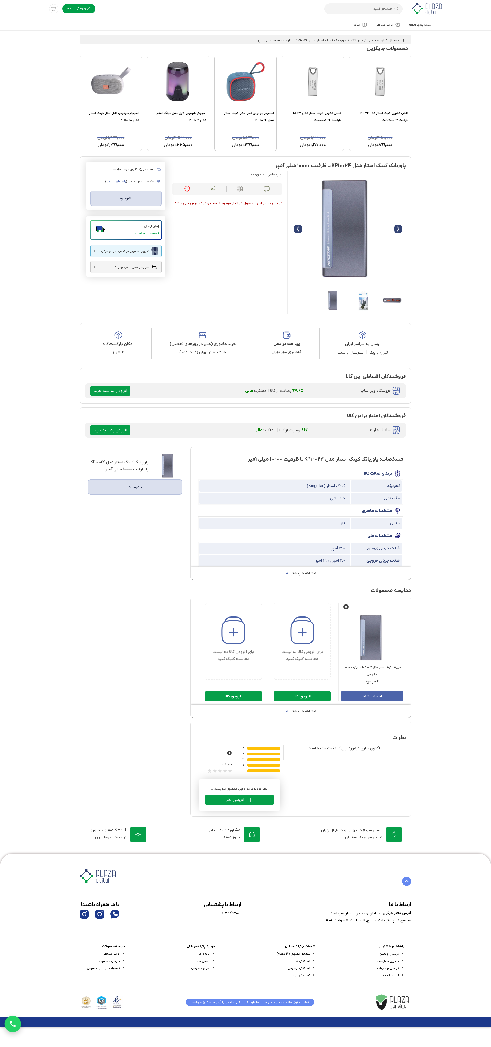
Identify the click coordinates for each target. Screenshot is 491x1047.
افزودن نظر (235, 799)
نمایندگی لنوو (301, 975)
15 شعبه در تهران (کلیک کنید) (202, 352)
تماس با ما (203, 961)
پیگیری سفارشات (388, 961)
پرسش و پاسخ (389, 954)
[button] (126, 230)
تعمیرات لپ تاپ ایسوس (103, 968)
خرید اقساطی (384, 25)
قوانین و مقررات (388, 968)
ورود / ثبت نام (77, 9)
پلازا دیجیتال (398, 40)
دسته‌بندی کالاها (420, 25)
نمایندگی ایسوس (299, 968)
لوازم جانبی (375, 40)
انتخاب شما (372, 696)
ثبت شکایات (391, 975)
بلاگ (357, 25)
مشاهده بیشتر (303, 573)
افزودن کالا (302, 696)
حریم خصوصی (200, 968)
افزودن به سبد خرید (110, 390)
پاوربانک (357, 40)
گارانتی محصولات (108, 961)
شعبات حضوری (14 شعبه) (293, 954)
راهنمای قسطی (116, 182)
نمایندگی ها (302, 961)
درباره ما (204, 954)
